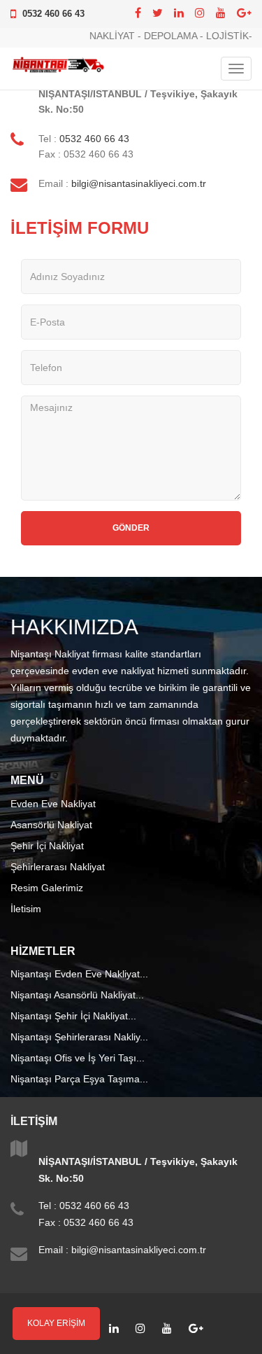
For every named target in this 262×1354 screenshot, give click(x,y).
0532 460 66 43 (53, 13)
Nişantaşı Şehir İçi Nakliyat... (73, 1015)
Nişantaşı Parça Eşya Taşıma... (79, 1078)
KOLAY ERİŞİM (56, 1323)
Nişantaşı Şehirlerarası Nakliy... (79, 1036)
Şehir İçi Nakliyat (47, 845)
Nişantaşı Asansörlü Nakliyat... (77, 994)
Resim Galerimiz (46, 887)
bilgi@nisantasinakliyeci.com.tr (138, 183)
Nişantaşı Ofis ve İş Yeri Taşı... (77, 1057)
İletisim (25, 908)
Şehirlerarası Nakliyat (57, 866)
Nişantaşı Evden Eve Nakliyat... (79, 973)
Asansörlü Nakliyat (51, 824)
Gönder (131, 528)
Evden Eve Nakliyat (53, 803)
